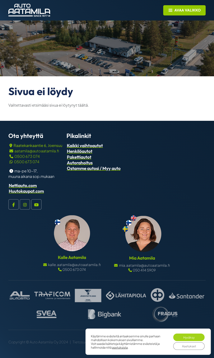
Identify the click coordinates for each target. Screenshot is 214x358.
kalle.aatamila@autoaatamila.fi (74, 264)
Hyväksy (189, 337)
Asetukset (189, 346)
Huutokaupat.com (26, 191)
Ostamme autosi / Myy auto (94, 168)
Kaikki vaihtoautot (85, 145)
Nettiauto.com (23, 185)
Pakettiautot (79, 157)
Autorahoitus (80, 162)
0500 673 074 (27, 156)
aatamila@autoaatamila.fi (36, 150)
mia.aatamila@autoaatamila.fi (144, 265)
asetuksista (120, 347)
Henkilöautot (79, 151)
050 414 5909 (144, 270)
